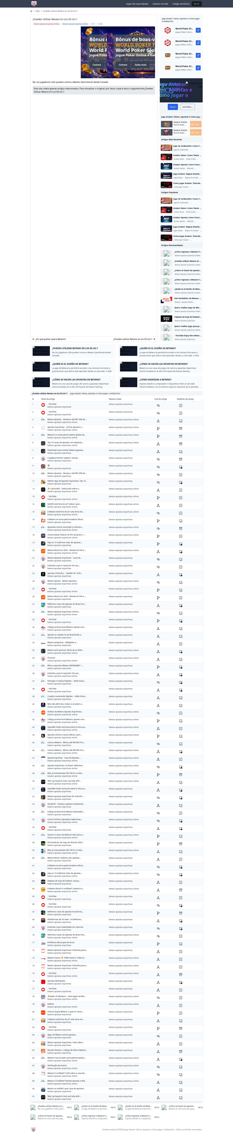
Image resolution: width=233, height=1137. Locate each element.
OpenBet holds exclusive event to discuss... (66, 727)
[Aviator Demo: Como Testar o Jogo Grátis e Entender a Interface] (166, 157)
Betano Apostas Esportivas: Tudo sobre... (65, 1042)
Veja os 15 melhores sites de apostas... (64, 542)
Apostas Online (187, 302)
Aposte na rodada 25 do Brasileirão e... (65, 634)
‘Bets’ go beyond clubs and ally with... (64, 781)
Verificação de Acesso (57, 1065)
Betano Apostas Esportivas (185, 321)
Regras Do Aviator (192, 178)
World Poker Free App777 (141, 44)
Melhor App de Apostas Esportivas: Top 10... (67, 481)
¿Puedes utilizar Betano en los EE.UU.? (60, 11)
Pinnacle (51, 657)
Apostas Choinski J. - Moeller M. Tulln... (65, 573)
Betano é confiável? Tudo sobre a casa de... (66, 1073)
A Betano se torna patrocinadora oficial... (65, 519)
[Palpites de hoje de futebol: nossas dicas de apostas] (166, 318)
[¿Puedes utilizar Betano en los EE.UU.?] (166, 262)
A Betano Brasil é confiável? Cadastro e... (65, 888)
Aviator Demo (179, 159)
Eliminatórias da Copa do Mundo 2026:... (65, 842)
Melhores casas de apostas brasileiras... (65, 911)
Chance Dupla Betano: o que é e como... (65, 1011)
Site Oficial (198, 302)
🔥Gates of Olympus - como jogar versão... (66, 996)
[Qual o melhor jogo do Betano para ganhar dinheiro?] (166, 309)
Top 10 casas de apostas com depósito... (65, 442)
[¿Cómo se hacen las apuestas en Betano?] (166, 272)
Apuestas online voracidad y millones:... (65, 527)
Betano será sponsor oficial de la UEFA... (65, 650)
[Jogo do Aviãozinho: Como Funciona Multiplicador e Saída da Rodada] (166, 147)
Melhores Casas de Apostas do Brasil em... (66, 604)
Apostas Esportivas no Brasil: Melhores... (65, 765)
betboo (50, 1004)
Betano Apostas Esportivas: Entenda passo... (67, 950)
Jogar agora (195, 124)
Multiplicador (195, 150)
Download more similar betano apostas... (66, 450)
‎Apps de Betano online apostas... (62, 1034)
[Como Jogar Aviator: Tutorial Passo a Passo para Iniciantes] (166, 185)
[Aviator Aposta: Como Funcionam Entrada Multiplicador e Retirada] (166, 166)
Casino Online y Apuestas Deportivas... (64, 819)
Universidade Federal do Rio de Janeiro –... (66, 534)
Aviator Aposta (179, 168)
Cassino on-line (160, 3)
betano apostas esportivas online (62, 422)
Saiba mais (133, 64)
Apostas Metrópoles (56, 981)
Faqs (38, 11)
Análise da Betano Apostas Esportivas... (65, 711)
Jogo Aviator (178, 178)
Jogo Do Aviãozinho (181, 150)
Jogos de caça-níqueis (137, 3)
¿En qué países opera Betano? (51, 339)
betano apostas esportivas (59, 406)
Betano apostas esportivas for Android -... (66, 796)
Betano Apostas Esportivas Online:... (63, 611)
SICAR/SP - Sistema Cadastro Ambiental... (66, 804)
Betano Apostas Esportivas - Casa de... (64, 557)
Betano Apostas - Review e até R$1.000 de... (67, 419)
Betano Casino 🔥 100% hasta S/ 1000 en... (66, 957)
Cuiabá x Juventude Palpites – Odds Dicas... (67, 696)
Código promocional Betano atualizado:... (66, 811)
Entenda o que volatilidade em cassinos (65, 927)
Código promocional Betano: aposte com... (66, 627)
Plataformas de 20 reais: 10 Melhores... (65, 919)
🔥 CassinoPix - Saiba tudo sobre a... (63, 488)
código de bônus (181, 3)
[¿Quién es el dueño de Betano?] (166, 290)
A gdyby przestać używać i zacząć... (63, 458)
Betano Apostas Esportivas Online (187, 255)
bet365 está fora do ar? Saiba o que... (64, 504)
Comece (115, 64)
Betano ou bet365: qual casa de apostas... (66, 1088)
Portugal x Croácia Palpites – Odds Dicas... (66, 681)
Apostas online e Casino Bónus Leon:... (64, 734)
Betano (177, 302)
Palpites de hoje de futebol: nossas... (64, 881)
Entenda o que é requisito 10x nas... (63, 565)
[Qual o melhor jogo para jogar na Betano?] (166, 328)
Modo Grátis (191, 159)
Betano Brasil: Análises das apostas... (64, 857)
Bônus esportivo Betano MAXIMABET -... (65, 665)
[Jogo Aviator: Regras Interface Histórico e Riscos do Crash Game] (166, 175)
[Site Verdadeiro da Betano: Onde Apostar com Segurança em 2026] (166, 300)
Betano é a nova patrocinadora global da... (66, 434)
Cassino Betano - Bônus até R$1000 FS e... (66, 742)
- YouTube (51, 404)
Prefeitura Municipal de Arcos (60, 942)
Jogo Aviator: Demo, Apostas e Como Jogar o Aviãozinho (149, 1129)
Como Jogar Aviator (181, 187)
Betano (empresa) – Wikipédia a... (62, 642)
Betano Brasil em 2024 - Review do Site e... (66, 550)
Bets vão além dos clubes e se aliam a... (65, 704)
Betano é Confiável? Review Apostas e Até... (66, 1081)
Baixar (197, 3)
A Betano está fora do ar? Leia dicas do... (65, 511)
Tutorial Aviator (196, 187)
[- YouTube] (166, 337)
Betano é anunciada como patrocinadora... (66, 1057)
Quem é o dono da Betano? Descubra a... (65, 834)
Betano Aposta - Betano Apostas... (62, 581)
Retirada (190, 168)
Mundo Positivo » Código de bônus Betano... (67, 1050)
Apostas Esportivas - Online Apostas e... (65, 427)
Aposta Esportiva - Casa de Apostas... (64, 757)
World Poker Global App (180, 122)
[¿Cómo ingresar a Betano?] (166, 253)
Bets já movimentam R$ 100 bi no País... (65, 773)
